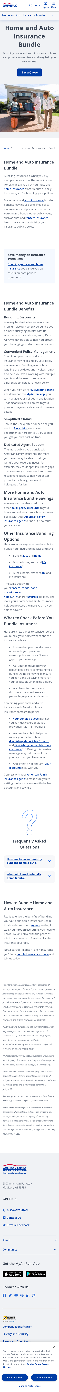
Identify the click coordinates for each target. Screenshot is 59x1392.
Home (6, 148)
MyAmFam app (36, 394)
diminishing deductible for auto (29, 741)
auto (25, 555)
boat (34, 588)
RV (44, 573)
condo (25, 588)
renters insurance (36, 218)
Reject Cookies (14, 1377)
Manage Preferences (29, 1385)
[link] (15, 1210)
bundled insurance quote (33, 954)
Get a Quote (29, 72)
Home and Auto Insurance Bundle (23, 15)
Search (36, 5)
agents (35, 925)
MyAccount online (42, 390)
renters (15, 588)
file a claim (20, 428)
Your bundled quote (26, 718)
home (37, 555)
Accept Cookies (44, 1377)
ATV (15, 597)
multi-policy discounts (25, 508)
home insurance (14, 189)
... (15, 148)
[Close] (54, 1346)
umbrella (33, 597)
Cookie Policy (34, 1363)
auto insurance (34, 200)
